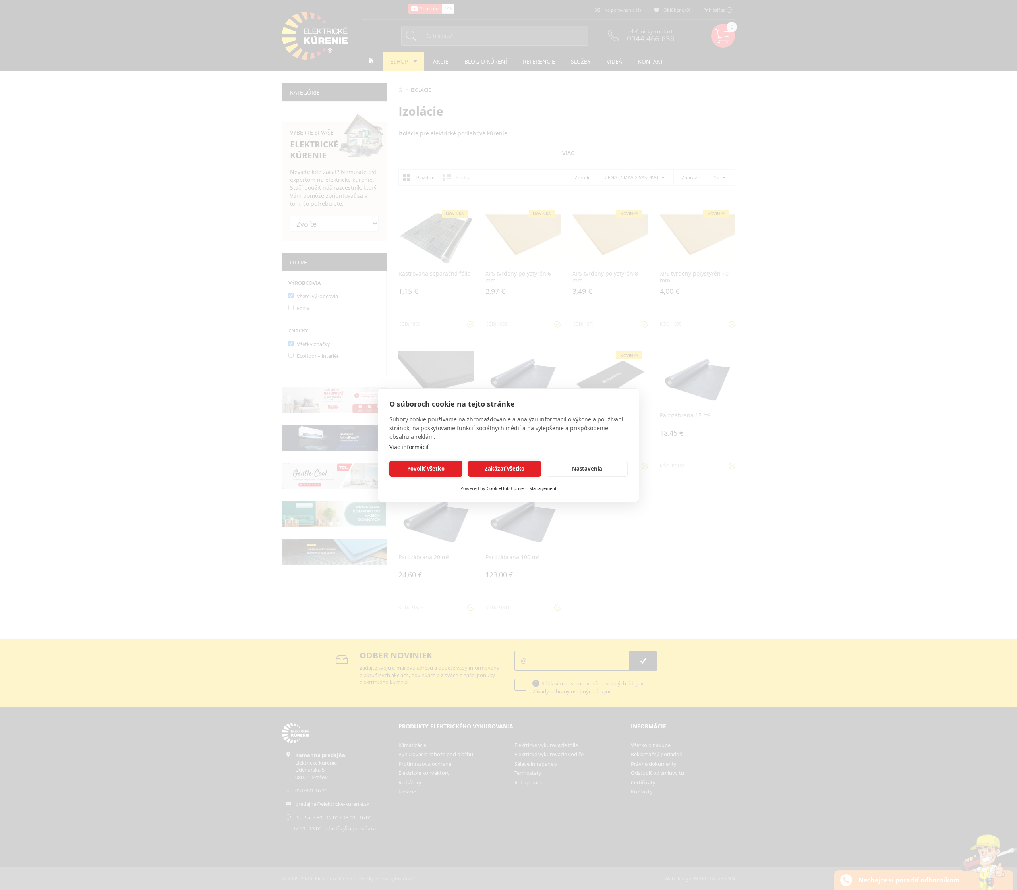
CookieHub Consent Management (522, 488)
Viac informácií (409, 447)
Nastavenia (587, 468)
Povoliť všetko (426, 468)
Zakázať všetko (505, 468)
